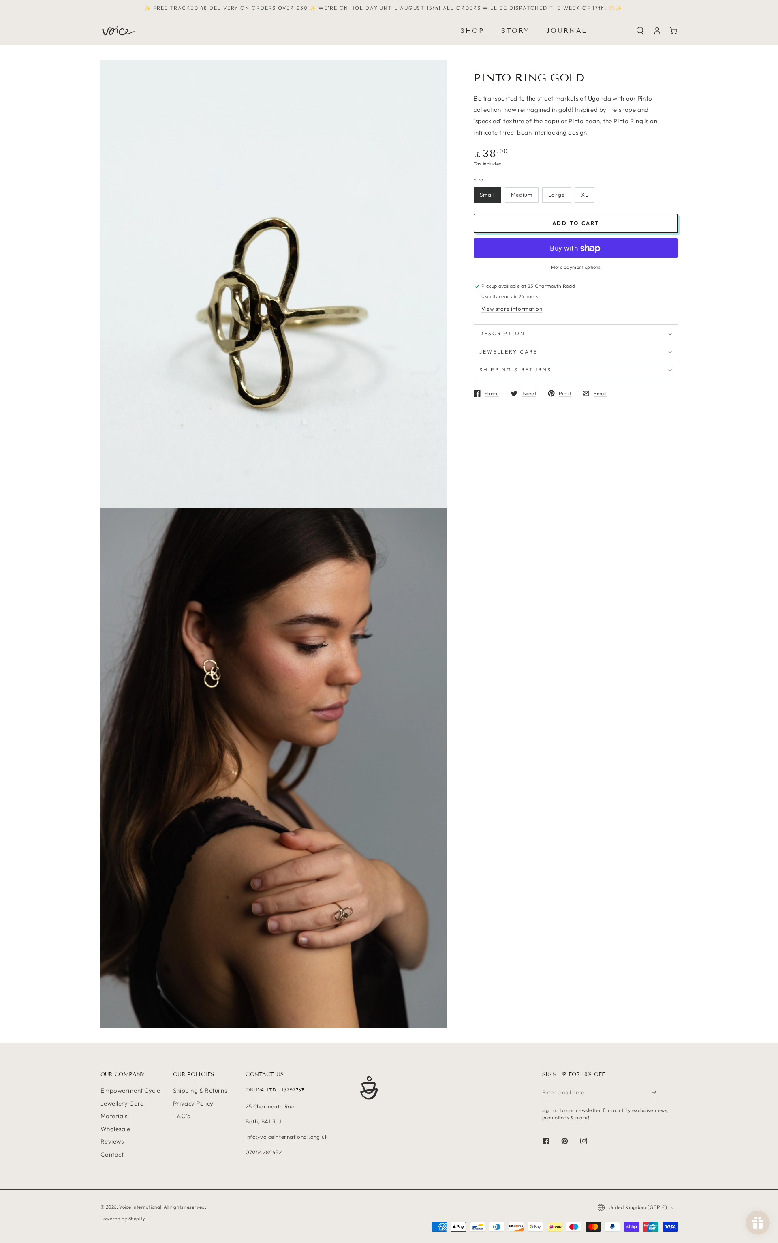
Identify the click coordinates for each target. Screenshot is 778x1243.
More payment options (576, 267)
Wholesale (115, 1129)
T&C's (181, 1116)
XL (584, 195)
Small (487, 195)
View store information (512, 309)
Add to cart (575, 223)
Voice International (140, 1207)
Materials (114, 1116)
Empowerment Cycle (130, 1090)
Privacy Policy (193, 1103)
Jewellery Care (122, 1103)
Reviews (112, 1141)
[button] (640, 30)
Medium (521, 195)
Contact (112, 1154)
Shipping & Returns (200, 1090)
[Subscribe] (654, 1092)
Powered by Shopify (122, 1219)
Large (556, 195)
